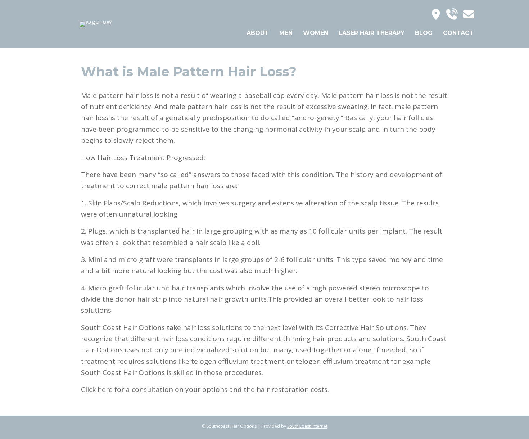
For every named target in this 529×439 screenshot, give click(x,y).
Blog (424, 33)
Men (286, 33)
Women (315, 33)
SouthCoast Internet (307, 426)
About (258, 33)
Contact (458, 33)
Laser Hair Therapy (371, 33)
